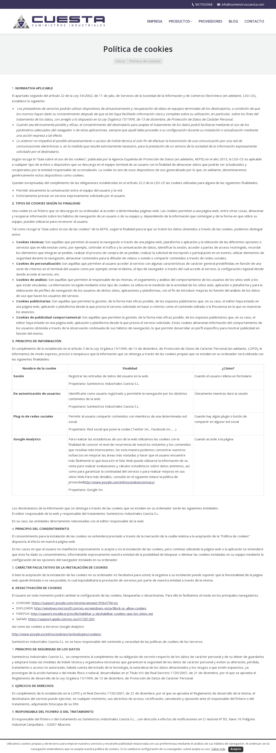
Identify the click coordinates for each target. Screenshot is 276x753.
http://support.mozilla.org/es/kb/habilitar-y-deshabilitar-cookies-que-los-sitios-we (92, 613)
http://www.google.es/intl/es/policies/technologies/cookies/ (56, 634)
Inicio (120, 61)
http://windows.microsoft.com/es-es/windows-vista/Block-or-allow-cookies (90, 608)
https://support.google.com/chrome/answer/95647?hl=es (75, 603)
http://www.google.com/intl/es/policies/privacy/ (119, 482)
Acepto (236, 749)
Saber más (218, 749)
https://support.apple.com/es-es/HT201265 (61, 619)
